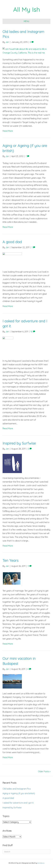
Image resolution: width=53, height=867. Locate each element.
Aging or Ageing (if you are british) (19, 793)
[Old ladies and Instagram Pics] (26, 50)
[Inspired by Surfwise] (12, 463)
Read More (8, 131)
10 (31, 331)
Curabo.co (41, 863)
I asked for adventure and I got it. (18, 802)
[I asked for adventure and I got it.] (8, 346)
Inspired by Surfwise (19, 443)
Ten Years (11, 560)
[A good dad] (12, 259)
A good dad (12, 242)
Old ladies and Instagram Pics (17, 788)
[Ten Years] (12, 578)
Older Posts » (44, 771)
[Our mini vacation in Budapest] (12, 681)
